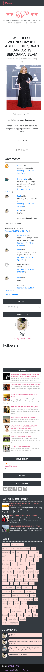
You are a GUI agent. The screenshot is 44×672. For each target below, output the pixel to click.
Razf (19, 196)
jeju (35, 576)
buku (24, 556)
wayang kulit (13, 619)
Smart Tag (33, 607)
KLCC (16, 584)
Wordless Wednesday (28, 59)
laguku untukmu (8, 587)
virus (4, 619)
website (23, 619)
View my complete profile (22, 339)
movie (33, 595)
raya (36, 599)
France (14, 564)
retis (10, 603)
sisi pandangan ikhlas (10, 607)
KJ (11, 584)
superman (6, 611)
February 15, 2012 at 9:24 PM (17, 231)
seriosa (24, 603)
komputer (24, 584)
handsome (31, 568)
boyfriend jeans (8, 556)
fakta (23, 560)
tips (34, 611)
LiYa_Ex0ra (21, 235)
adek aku (5, 544)
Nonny (19, 165)
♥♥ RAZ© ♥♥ (22, 14)
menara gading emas (20, 595)
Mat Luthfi (6, 595)
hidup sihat (18, 572)
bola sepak (34, 552)
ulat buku (28, 615)
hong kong (29, 572)
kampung (18, 580)
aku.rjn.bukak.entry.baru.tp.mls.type (16, 548)
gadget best (24, 564)
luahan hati (6, 591)
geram (32, 564)
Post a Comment (11, 295)
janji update (22, 576)
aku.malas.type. (17, 544)
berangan (6, 552)
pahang (5, 599)
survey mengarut (18, 611)
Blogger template (10, 670)
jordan (10, 580)
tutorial (12, 615)
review (16, 603)
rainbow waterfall (26, 599)
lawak (18, 587)
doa (17, 560)
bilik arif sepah (22, 552)
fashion (30, 560)
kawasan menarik (31, 580)
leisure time (27, 587)
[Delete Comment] (24, 173)
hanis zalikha (7, 572)
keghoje (5, 584)
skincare (24, 607)
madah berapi (18, 591)
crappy (30, 556)
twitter (19, 615)
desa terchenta (8, 560)
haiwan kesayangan (17, 568)
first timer (6, 564)
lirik (35, 587)
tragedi (5, 615)
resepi (4, 603)
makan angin (30, 591)
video (35, 615)
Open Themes (23, 670)
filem (36, 560)
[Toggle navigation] (39, 3)
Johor (4, 580)
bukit (18, 556)
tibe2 (29, 611)
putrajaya (13, 599)
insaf (37, 572)
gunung (5, 568)
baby (33, 548)
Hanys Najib (22, 179)
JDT (30, 576)
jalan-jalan (12, 576)
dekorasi (38, 556)
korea (32, 584)
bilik (13, 552)
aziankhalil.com (11, 466)
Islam (4, 576)
